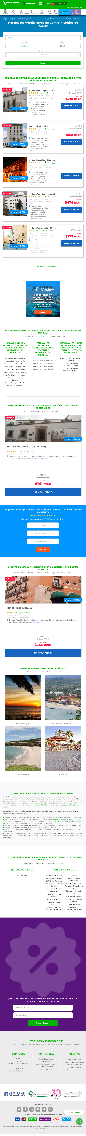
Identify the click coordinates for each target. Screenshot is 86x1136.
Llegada (24, 42)
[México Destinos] (12, 3)
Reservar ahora (71, 106)
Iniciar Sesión (61, 3)
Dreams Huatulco (74, 1060)
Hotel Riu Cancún (46, 1067)
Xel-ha (18, 1061)
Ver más (34, 150)
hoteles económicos (60, 819)
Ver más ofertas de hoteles (46, 266)
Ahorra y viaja (47, 1128)
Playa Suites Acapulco (74, 1070)
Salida (62, 42)
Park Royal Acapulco (74, 1065)
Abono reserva (78, 1126)
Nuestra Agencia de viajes (10, 1126)
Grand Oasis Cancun (46, 1059)
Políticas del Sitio (32, 1126)
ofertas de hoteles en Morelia (36, 805)
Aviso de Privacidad (44, 1126)
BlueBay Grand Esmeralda (74, 1062)
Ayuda (71, 1126)
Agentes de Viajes (63, 1126)
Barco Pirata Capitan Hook (18, 1071)
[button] (31, 12)
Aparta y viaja (38, 1128)
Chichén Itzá (18, 1068)
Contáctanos (22, 1126)
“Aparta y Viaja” (59, 821)
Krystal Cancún (46, 1069)
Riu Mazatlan (46, 1062)
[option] (43, 455)
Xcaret (18, 1058)
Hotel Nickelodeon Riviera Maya (46, 1064)
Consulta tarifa (71, 176)
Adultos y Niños (43, 51)
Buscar (43, 63)
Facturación (54, 1126)
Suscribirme (43, 1023)
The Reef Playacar (74, 1067)
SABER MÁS (43, 549)
